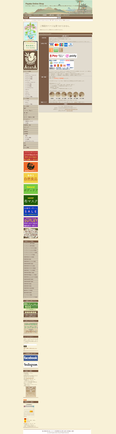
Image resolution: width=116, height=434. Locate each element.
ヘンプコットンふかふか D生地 (30, 250)
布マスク (26, 129)
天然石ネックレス (29, 121)
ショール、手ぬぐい (28, 110)
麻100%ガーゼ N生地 (28, 290)
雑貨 (26, 135)
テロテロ (39, 20)
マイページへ (37, 15)
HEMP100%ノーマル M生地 (29, 270)
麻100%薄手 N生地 (27, 292)
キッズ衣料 (26, 106)
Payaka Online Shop (35, 4)
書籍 (25, 145)
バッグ (25, 114)
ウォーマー (27, 94)
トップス (27, 100)
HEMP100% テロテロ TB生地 (30, 268)
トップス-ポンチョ (29, 87)
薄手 (50, 20)
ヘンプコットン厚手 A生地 (29, 243)
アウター (27, 73)
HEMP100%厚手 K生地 (28, 263)
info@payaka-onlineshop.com (71, 109)
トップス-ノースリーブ (30, 82)
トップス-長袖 (28, 85)
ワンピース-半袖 (28, 77)
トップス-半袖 (28, 84)
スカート (27, 89)
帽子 (25, 108)
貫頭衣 (64, 20)
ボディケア (26, 127)
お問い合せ (51, 15)
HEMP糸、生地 (27, 125)
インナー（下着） (29, 96)
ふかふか (56, 20)
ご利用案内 (44, 15)
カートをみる (28, 15)
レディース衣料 (27, 71)
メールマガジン (29, 336)
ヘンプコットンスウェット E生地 (30, 252)
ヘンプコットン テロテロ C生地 (30, 248)
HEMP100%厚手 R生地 (28, 279)
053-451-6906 (70, 110)
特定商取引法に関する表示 (61, 431)
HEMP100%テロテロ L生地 (29, 265)
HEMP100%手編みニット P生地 (30, 274)
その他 (26, 123)
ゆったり (47, 20)
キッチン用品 (28, 137)
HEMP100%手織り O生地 (29, 272)
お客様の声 (58, 15)
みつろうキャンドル (29, 141)
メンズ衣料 (26, 98)
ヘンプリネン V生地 (28, 294)
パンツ (26, 91)
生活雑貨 (26, 133)
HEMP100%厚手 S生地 (28, 281)
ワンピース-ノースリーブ (30, 75)
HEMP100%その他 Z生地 (29, 288)
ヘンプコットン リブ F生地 (29, 254)
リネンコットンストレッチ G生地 (30, 297)
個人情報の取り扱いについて (48, 431)
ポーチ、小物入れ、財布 (29, 117)
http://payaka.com (30, 378)
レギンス (27, 93)
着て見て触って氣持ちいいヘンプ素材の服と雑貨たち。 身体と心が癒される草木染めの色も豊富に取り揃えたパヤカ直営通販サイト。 (54, 5)
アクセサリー (27, 119)
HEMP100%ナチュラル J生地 (30, 261)
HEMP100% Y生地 (27, 285)
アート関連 (26, 147)
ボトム (26, 102)
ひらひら (43, 20)
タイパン (60, 20)
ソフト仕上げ (34, 20)
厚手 (53, 20)
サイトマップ (66, 15)
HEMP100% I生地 (27, 259)
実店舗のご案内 (70, 431)
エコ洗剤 (27, 139)
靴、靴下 (26, 112)
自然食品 (26, 131)
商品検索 (26, 17)
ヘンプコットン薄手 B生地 (29, 245)
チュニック (27, 80)
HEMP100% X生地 (27, 283)
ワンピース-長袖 (28, 78)
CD (25, 143)
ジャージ (68, 20)
